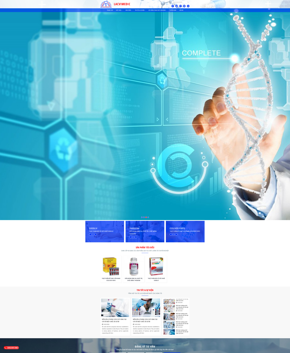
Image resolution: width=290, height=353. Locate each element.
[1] (142, 217)
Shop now (93, 234)
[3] (146, 217)
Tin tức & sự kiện (139, 10)
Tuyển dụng (173, 10)
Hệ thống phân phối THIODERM (156, 10)
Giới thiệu (118, 10)
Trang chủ (110, 10)
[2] (144, 217)
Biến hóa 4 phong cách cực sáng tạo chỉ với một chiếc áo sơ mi (114, 320)
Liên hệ (181, 10)
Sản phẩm (128, 10)
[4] (148, 217)
